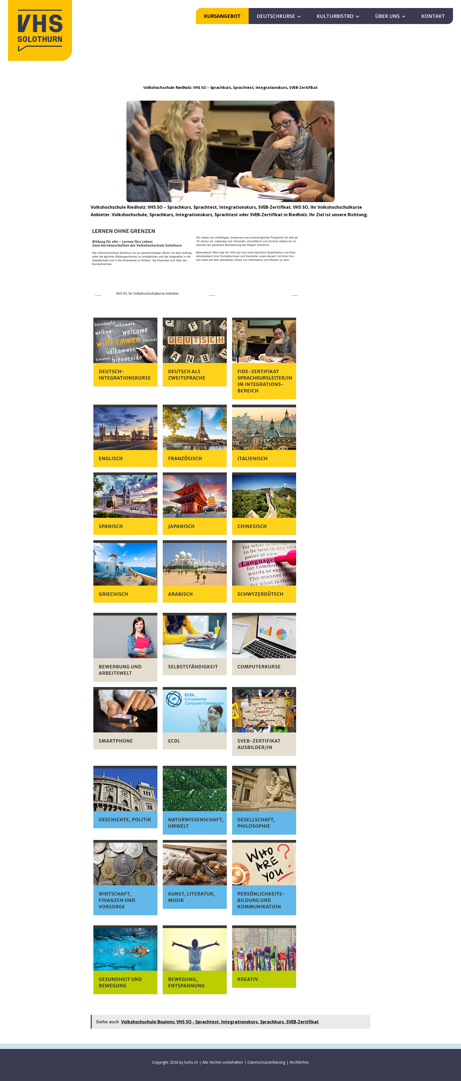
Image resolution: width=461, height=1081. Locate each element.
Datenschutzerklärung (266, 1062)
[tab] (148, 295)
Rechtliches (299, 1062)
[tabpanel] (230, 655)
